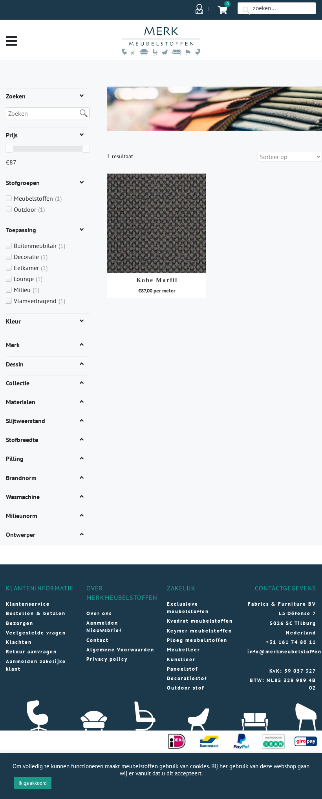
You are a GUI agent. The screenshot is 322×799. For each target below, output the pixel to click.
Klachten (19, 642)
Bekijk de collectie (157, 219)
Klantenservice (28, 604)
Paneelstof (182, 669)
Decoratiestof (187, 678)
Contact (97, 640)
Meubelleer (183, 649)
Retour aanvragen (31, 651)
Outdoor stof (185, 687)
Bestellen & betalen (36, 613)
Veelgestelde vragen (36, 632)
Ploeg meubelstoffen (197, 640)
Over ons (99, 613)
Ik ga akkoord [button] (32, 783)
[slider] (9, 149)
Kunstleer (181, 659)
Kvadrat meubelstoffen (200, 621)
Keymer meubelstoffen (199, 630)
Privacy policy (107, 659)
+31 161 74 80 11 (291, 642)
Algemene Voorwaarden (120, 649)
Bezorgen (19, 623)
